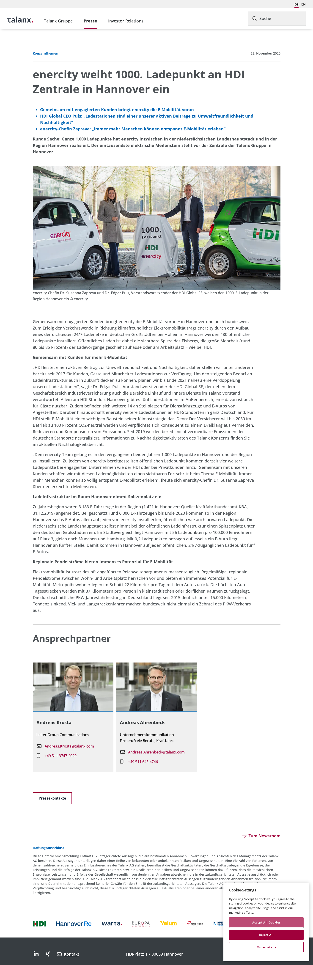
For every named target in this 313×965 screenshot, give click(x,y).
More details (266, 947)
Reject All (266, 935)
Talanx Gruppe (58, 21)
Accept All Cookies (266, 922)
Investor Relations (125, 21)
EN (303, 4)
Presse (90, 21)
